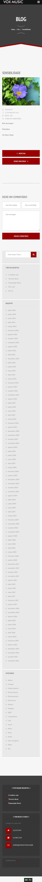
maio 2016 (12, 629)
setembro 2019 (13, 492)
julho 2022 (12, 363)
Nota (10, 733)
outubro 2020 (13, 439)
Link (9, 721)
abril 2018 (11, 548)
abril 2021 (11, 415)
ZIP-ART (19, 860)
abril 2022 (11, 375)
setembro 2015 (13, 661)
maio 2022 (12, 371)
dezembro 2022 (13, 359)
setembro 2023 (13, 343)
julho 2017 (12, 584)
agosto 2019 (12, 496)
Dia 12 (10, 291)
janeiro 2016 (12, 645)
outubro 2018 (13, 528)
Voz (11, 115)
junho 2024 (12, 314)
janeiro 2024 (12, 334)
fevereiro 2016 (13, 641)
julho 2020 (12, 451)
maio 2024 (12, 318)
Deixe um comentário (13, 118)
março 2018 (12, 552)
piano (10, 737)
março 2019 (12, 516)
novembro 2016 (13, 612)
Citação (10, 684)
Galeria (10, 704)
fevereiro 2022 (13, 383)
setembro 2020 (13, 443)
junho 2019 (12, 504)
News (10, 729)
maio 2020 (12, 459)
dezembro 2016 (13, 608)
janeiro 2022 (12, 387)
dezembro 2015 (13, 649)
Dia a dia (11, 287)
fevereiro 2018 (13, 556)
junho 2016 (12, 625)
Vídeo (10, 745)
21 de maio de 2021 (12, 112)
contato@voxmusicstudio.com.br (23, 845)
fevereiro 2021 (13, 423)
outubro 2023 (13, 338)
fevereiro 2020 (13, 471)
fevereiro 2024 (13, 330)
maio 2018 (12, 544)
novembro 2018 (13, 524)
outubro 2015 (13, 657)
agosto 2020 (12, 447)
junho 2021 (12, 407)
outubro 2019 (13, 488)
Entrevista (12, 700)
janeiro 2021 (12, 427)
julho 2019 (12, 500)
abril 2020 (11, 463)
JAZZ (9, 712)
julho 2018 (12, 540)
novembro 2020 (13, 435)
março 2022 (12, 379)
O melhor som (13, 275)
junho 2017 (12, 588)
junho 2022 (12, 367)
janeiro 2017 (12, 604)
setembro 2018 (13, 532)
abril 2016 (11, 633)
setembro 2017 (13, 576)
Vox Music (9, 109)
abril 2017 (11, 596)
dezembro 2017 (13, 564)
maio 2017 (12, 592)
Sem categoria (13, 741)
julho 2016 (12, 620)
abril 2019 (11, 512)
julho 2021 (12, 403)
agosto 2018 (12, 536)
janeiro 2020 (12, 475)
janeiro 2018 (12, 560)
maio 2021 (12, 411)
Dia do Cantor (13, 692)
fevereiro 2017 (13, 600)
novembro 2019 (13, 484)
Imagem (11, 708)
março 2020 (12, 467)
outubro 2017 (13, 572)
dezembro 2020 (13, 431)
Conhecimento (13, 688)
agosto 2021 (12, 399)
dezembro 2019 (13, 479)
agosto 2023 (12, 347)
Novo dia (22, 153)
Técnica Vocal (13, 279)
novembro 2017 (13, 568)
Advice (10, 680)
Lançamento (12, 716)
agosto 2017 (12, 580)
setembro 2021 (13, 395)
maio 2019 (12, 508)
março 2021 (12, 419)
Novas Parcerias (20, 161)
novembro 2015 (13, 653)
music (7, 115)
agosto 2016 (12, 616)
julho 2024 (12, 310)
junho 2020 (12, 455)
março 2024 (12, 326)
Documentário (13, 696)
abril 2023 (11, 355)
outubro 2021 (13, 391)
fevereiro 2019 (13, 520)
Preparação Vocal (14, 283)
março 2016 (12, 637)
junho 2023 (12, 351)
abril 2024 (11, 322)
